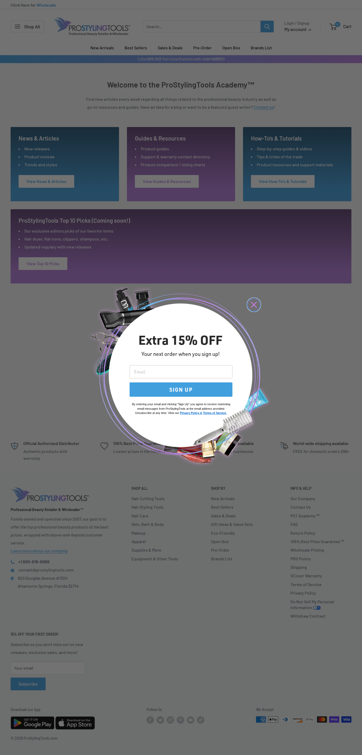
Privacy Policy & (191, 412)
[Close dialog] (254, 304)
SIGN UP (181, 389)
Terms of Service (214, 412)
